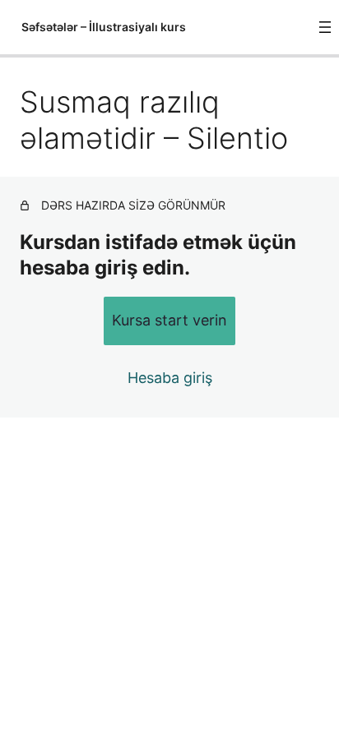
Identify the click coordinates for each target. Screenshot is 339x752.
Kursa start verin (169, 320)
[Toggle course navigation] (325, 27)
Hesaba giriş (170, 377)
